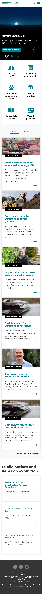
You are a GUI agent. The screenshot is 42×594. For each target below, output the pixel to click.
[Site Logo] (10, 3)
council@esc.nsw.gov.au (21, 581)
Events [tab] (26, 131)
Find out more (10, 50)
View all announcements (28, 454)
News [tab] (14, 131)
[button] (3, 57)
